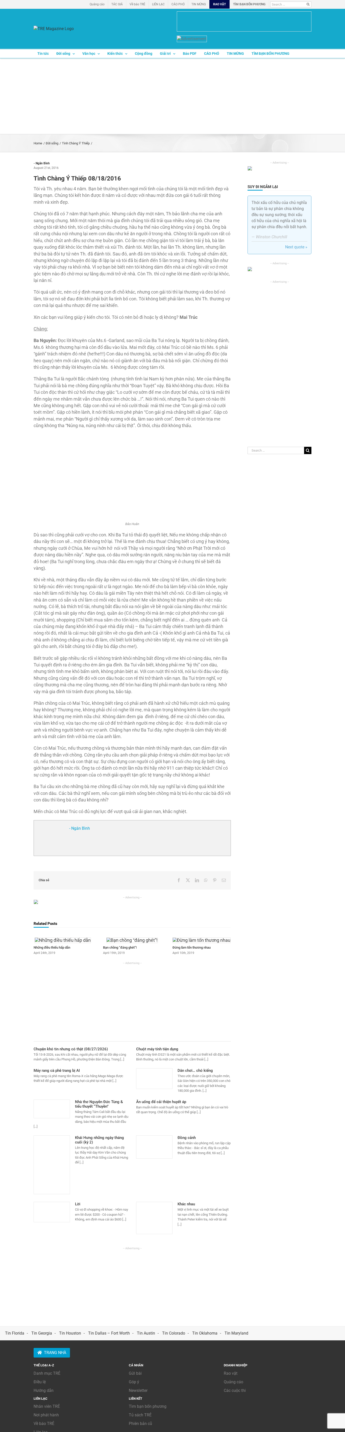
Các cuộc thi (235, 1390)
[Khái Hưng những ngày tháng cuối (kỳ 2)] (52, 1164)
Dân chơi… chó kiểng (195, 1070)
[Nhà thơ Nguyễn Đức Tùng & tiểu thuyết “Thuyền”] (52, 1109)
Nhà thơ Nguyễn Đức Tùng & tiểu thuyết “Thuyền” (99, 1104)
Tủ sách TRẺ (140, 1415)
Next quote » (296, 247)
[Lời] (52, 1212)
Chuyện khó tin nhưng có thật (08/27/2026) (71, 1049)
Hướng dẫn (44, 1390)
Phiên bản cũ (140, 1423)
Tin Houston (70, 1333)
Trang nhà (55, 1352)
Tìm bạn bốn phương (147, 1406)
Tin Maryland (236, 1333)
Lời (77, 1204)
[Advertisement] (172, 96)
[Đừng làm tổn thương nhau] (202, 940)
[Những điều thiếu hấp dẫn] (63, 940)
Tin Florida (14, 1333)
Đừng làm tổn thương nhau (192, 947)
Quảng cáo (233, 1381)
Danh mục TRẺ (47, 1373)
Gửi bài (135, 1373)
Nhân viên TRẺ (47, 1406)
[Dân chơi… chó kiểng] (154, 1078)
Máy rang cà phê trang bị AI (57, 1070)
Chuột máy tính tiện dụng (157, 1049)
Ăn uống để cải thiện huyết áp (161, 1102)
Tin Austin (146, 1333)
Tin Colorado (173, 1333)
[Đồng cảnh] (154, 1147)
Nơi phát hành (46, 1415)
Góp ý (134, 1381)
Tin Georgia (41, 1333)
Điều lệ (40, 1381)
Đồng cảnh (187, 1137)
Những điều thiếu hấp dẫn (52, 947)
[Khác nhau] (154, 1218)
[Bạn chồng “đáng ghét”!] (132, 940)
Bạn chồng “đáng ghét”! (120, 947)
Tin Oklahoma (204, 1333)
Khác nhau (186, 1204)
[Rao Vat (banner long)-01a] (244, 21)
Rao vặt (230, 1373)
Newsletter (138, 1390)
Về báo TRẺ (44, 1423)
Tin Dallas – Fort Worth (109, 1333)
